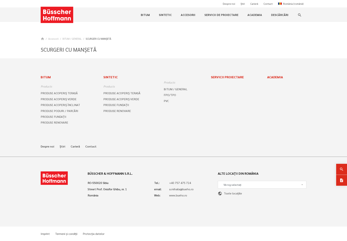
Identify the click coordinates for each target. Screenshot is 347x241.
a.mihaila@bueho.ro (181, 189)
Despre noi (229, 3)
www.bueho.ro (178, 195)
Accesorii (53, 38)
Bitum (46, 77)
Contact (268, 3)
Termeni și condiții (66, 234)
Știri (243, 3)
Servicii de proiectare (221, 15)
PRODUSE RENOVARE (54, 122)
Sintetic (110, 77)
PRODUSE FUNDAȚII (53, 117)
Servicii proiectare (227, 77)
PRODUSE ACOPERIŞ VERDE (58, 99)
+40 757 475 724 (180, 183)
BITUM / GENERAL (72, 38)
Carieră (254, 3)
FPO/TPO (170, 95)
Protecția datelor (93, 234)
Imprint (45, 234)
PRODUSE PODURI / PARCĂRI (59, 111)
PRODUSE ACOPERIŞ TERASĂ (59, 93)
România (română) (293, 3)
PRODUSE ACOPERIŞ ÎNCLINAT (60, 105)
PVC (166, 101)
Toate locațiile (230, 193)
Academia (254, 15)
